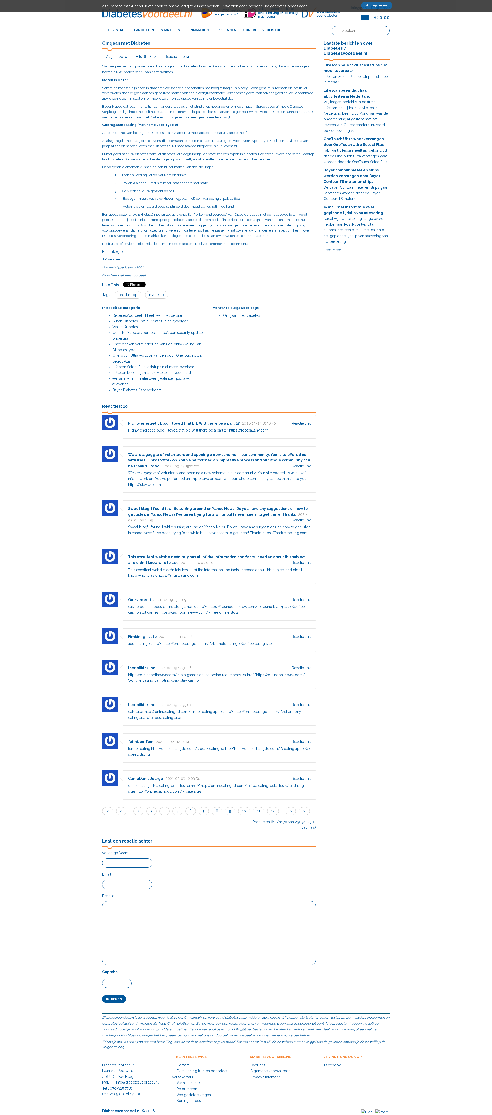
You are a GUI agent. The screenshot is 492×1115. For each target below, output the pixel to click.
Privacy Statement (265, 1077)
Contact (183, 1065)
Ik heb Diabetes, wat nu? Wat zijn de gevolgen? (151, 321)
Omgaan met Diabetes (241, 315)
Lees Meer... (333, 250)
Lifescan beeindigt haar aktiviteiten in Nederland (151, 373)
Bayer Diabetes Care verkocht (136, 390)
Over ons (257, 1065)
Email (106, 874)
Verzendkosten (189, 1083)
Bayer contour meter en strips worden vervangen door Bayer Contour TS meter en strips (352, 176)
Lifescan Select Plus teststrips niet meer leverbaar (153, 367)
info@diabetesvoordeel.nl (137, 1082)
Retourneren (187, 1089)
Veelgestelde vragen (194, 1095)
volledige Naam (115, 853)
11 (258, 811)
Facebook (332, 1065)
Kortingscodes (189, 1101)
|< (107, 811)
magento (156, 295)
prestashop (128, 295)
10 (244, 811)
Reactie (108, 896)
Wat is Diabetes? (126, 327)
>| (304, 811)
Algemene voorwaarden (270, 1071)
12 (273, 811)
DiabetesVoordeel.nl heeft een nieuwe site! (147, 315)
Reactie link (301, 423)
